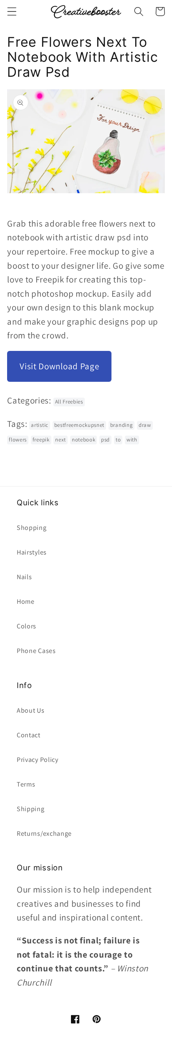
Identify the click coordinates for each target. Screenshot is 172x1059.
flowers (18, 439)
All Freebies (69, 401)
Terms (26, 784)
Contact (28, 735)
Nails (24, 576)
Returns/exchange (44, 833)
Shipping (31, 808)
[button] (12, 11)
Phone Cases (36, 650)
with (131, 439)
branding (121, 425)
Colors (26, 626)
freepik (41, 439)
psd (105, 439)
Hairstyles (32, 552)
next (60, 439)
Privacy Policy (37, 759)
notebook (84, 439)
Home (26, 601)
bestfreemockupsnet (79, 425)
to (118, 439)
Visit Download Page (59, 366)
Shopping (32, 527)
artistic (39, 425)
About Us (31, 710)
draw (145, 425)
